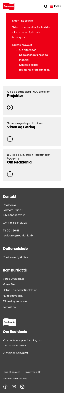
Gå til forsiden (27, 50)
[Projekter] (10, 107)
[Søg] (45, 6)
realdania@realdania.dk (34, 70)
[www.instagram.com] (22, 386)
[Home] (9, 6)
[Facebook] (5, 386)
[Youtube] (13, 386)
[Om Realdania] (10, 174)
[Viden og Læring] (10, 139)
